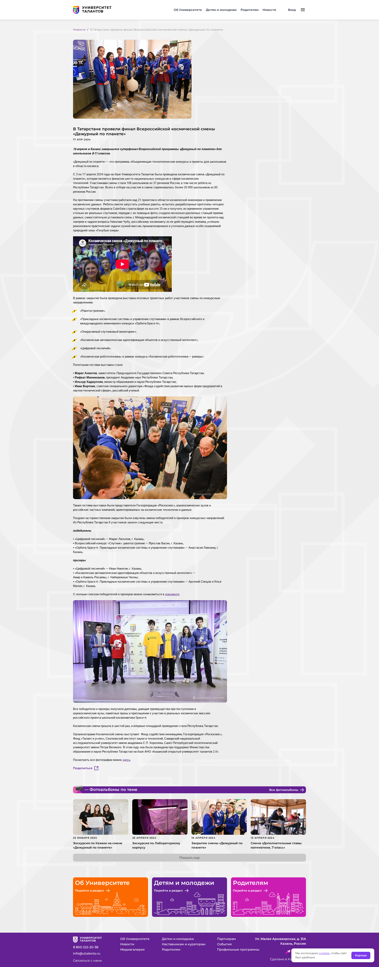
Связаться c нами (87, 960)
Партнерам (226, 939)
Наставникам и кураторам (183, 944)
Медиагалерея (132, 949)
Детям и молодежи (221, 10)
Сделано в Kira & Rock (288, 959)
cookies (324, 953)
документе (172, 594)
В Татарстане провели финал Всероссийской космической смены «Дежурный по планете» (156, 29)
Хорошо (361, 955)
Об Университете (188, 10)
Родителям (250, 10)
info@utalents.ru (86, 953)
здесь (126, 760)
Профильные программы (238, 949)
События (224, 944)
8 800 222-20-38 (85, 947)
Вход (292, 10)
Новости (269, 10)
